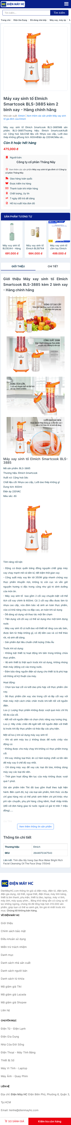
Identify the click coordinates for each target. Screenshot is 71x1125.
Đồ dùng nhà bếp (38, 20)
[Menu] (66, 3)
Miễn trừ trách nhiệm (14, 947)
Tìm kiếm (59, 12)
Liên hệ (5, 1010)
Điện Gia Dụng (20, 20)
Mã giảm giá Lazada (13, 994)
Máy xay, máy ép (58, 20)
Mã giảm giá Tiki (11, 986)
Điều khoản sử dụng (13, 939)
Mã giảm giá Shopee (13, 1002)
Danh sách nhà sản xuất (16, 962)
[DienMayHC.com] (17, 4)
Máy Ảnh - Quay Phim (14, 1076)
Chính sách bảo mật (13, 931)
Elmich (21, 115)
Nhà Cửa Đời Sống (12, 1044)
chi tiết (53, 266)
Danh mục (7, 954)
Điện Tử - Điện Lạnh (13, 1028)
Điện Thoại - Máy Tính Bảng (18, 1052)
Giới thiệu (18, 266)
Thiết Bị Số (7, 1060)
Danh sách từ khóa (12, 978)
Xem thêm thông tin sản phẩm (35, 826)
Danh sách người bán (14, 970)
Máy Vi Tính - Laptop (14, 1068)
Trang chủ (5, 20)
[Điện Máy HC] (17, 883)
